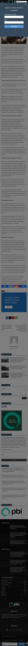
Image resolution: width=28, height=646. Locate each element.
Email (5, 20)
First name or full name (10, 14)
